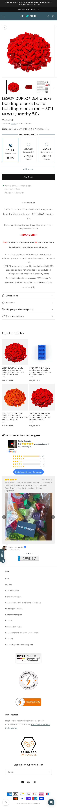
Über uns (9, 639)
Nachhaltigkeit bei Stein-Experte (19, 645)
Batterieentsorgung (13, 615)
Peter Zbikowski (16, 547)
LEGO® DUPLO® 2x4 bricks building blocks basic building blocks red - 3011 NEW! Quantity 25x (40, 416)
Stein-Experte (25, 803)
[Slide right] (54, 88)
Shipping (13, 124)
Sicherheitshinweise (13, 627)
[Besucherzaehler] (28, 560)
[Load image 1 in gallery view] (13, 87)
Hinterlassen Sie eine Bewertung (28, 472)
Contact (8, 620)
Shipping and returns (14, 609)
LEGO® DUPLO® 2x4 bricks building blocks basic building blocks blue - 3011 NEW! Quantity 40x (40, 371)
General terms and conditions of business (23, 603)
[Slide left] (3, 88)
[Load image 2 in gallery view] (28, 87)
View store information (14, 193)
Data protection (12, 590)
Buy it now (28, 177)
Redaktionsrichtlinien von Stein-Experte (22, 633)
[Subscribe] (49, 772)
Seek (7, 579)
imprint (8, 584)
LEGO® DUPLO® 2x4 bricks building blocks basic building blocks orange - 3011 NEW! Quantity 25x (15, 416)
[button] (3, 16)
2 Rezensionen (14, 550)
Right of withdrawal (13, 597)
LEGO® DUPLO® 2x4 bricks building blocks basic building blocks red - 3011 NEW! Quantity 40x (13, 371)
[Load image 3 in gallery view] (43, 87)
